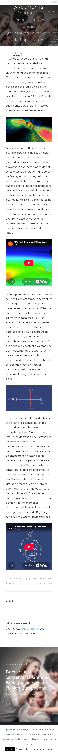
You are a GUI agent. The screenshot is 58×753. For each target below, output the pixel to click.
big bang (23, 578)
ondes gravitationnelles (42, 578)
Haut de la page (45, 583)
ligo (29, 578)
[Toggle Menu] (54, 2)
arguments (29, 7)
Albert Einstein (12, 578)
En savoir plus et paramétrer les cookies (34, 749)
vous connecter (29, 628)
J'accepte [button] (10, 749)
